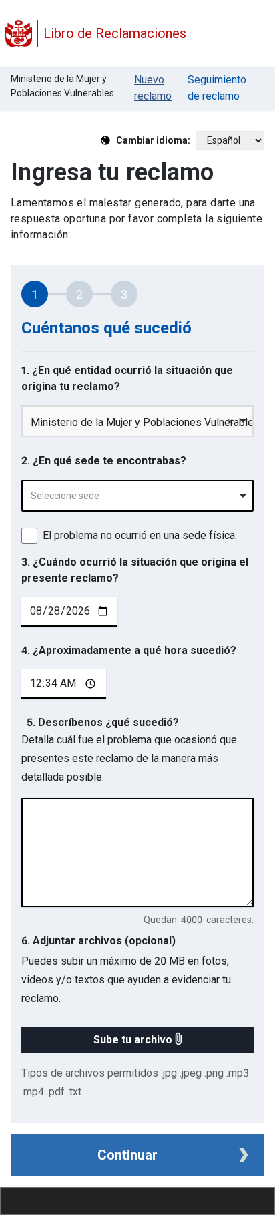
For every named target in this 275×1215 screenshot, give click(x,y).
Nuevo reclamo (153, 87)
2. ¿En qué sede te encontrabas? (103, 460)
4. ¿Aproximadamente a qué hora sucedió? (128, 650)
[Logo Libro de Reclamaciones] (18, 33)
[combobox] (137, 496)
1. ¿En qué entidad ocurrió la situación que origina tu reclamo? (127, 378)
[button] (137, 1040)
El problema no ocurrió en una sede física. (140, 535)
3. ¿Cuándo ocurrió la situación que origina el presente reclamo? (134, 570)
